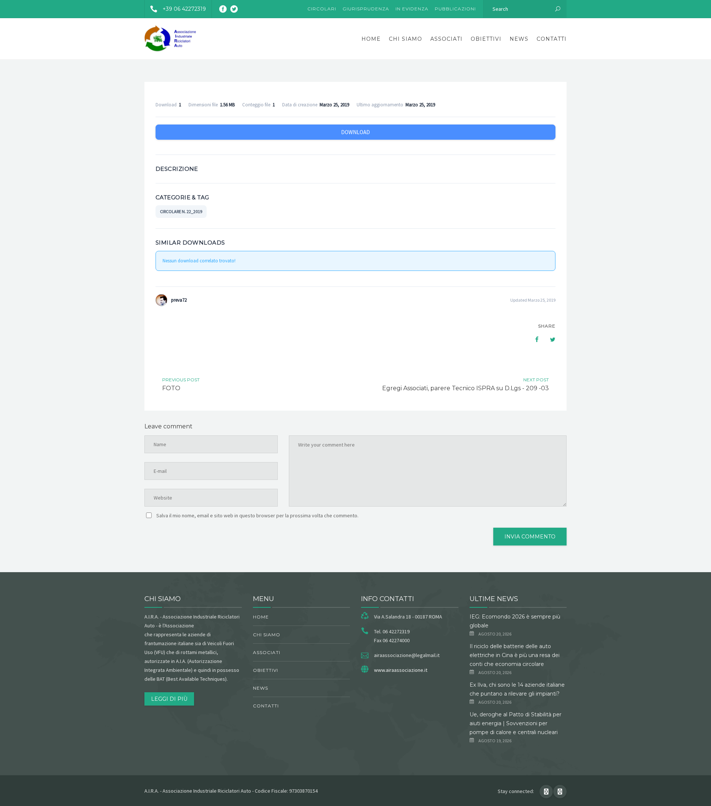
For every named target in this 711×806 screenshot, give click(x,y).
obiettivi (486, 39)
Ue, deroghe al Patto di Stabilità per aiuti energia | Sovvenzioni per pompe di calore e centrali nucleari (515, 723)
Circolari (321, 8)
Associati (446, 39)
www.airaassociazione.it (400, 670)
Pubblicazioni (455, 8)
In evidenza (411, 8)
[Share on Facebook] (533, 339)
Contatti (552, 39)
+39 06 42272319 (184, 9)
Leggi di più (169, 699)
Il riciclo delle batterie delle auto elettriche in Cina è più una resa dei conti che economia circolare (515, 655)
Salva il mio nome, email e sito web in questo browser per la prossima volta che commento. (257, 515)
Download (355, 132)
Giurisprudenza (366, 8)
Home (371, 39)
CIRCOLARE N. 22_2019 (181, 211)
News (519, 39)
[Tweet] (548, 339)
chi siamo (405, 39)
